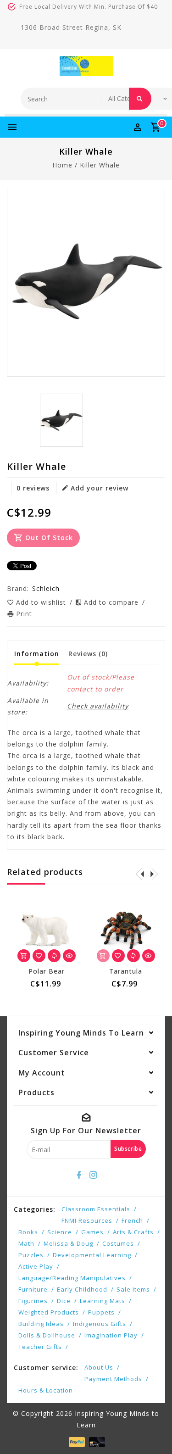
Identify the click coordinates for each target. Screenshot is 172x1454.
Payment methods (113, 1379)
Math (26, 1243)
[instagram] (93, 1175)
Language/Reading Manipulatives (72, 1278)
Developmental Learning (92, 1255)
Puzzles (31, 1255)
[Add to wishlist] (39, 955)
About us (98, 1367)
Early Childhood (82, 1289)
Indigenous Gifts (99, 1324)
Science (59, 1232)
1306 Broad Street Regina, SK (71, 27)
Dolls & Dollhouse (46, 1335)
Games (92, 1232)
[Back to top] (153, 1431)
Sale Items (133, 1289)
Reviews (88, 653)
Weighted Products (48, 1312)
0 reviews (33, 488)
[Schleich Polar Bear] (47, 931)
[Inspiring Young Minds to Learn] (86, 66)
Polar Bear (46, 971)
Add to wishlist (42, 602)
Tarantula (125, 971)
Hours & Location (45, 1390)
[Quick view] (69, 955)
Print (24, 613)
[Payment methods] (76, 1441)
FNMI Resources (86, 1220)
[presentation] (139, 873)
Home (62, 165)
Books (28, 1232)
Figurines (33, 1301)
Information (36, 653)
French (132, 1220)
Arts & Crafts (133, 1232)
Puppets (101, 1312)
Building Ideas (41, 1324)
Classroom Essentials (95, 1209)
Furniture (33, 1289)
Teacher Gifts (40, 1347)
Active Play (35, 1266)
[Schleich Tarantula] (126, 931)
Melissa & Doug (68, 1243)
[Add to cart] (23, 955)
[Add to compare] (54, 955)
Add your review (99, 488)
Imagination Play (111, 1335)
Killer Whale (100, 165)
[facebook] (79, 1175)
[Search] (140, 99)
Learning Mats (102, 1301)
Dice (64, 1301)
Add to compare (112, 602)
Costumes (118, 1243)
